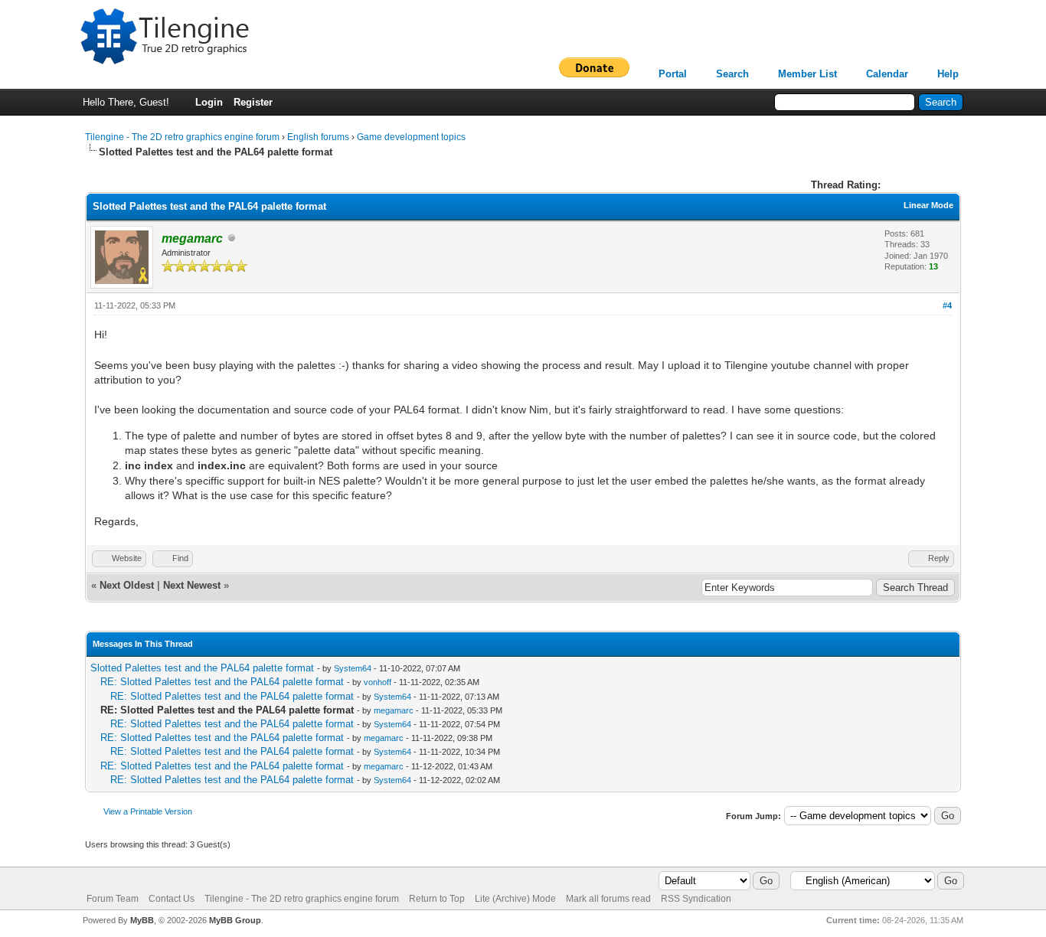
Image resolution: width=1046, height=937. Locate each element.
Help (948, 74)
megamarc (393, 710)
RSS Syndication (696, 898)
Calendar (887, 74)
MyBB (142, 920)
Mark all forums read (608, 898)
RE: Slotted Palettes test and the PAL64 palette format (222, 681)
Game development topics (411, 137)
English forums (318, 137)
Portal (673, 74)
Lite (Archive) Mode (515, 898)
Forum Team (113, 898)
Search (732, 74)
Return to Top (437, 898)
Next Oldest (127, 585)
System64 (352, 668)
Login (209, 102)
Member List (807, 74)
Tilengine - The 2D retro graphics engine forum (182, 137)
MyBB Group (235, 920)
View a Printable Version (147, 811)
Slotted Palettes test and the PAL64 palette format (202, 668)
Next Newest (192, 585)
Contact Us (171, 898)
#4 (947, 305)
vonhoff (377, 682)
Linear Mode (928, 205)
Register (253, 102)
